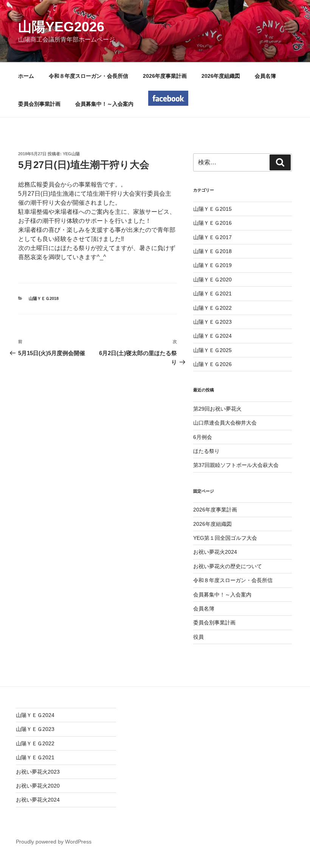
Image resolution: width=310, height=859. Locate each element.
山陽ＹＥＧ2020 (212, 280)
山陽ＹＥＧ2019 (212, 265)
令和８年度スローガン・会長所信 (88, 76)
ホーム (26, 76)
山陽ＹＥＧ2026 (212, 364)
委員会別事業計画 (39, 104)
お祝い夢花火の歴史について (227, 566)
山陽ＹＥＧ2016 (212, 223)
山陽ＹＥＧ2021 (212, 293)
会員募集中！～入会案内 (104, 104)
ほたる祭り (206, 451)
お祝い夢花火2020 (38, 786)
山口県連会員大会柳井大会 (225, 423)
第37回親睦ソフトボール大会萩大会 (236, 465)
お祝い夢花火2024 (215, 552)
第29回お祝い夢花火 (217, 409)
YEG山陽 (71, 153)
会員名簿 (265, 76)
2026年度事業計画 (165, 76)
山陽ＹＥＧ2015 (212, 209)
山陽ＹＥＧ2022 (212, 308)
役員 (198, 637)
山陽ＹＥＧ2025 (212, 350)
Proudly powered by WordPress (53, 842)
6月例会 (202, 437)
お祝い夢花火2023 (38, 772)
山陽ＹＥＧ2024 (212, 336)
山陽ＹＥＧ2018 (44, 298)
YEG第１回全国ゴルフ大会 (225, 538)
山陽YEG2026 (61, 26)
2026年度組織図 (221, 76)
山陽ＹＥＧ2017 (212, 237)
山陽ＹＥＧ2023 (212, 322)
